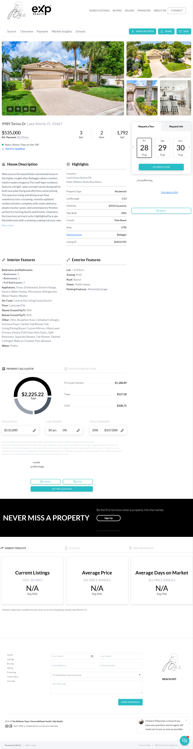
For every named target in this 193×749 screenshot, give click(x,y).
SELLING (129, 10)
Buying (10, 663)
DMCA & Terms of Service (166, 745)
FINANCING (144, 10)
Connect (11, 681)
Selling (10, 668)
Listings (10, 659)
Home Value (12, 676)
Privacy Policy (145, 745)
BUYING (117, 10)
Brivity (18, 745)
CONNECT (177, 10)
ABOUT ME (160, 10)
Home (10, 655)
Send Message (130, 702)
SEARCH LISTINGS (99, 10)
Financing (11, 672)
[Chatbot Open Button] (184, 740)
